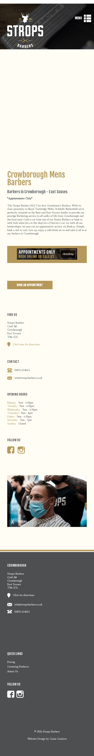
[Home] (25, 47)
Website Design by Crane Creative (47, 738)
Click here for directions (26, 344)
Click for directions (23, 595)
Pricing (11, 662)
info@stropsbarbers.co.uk (28, 377)
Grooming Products (18, 666)
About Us (12, 671)
